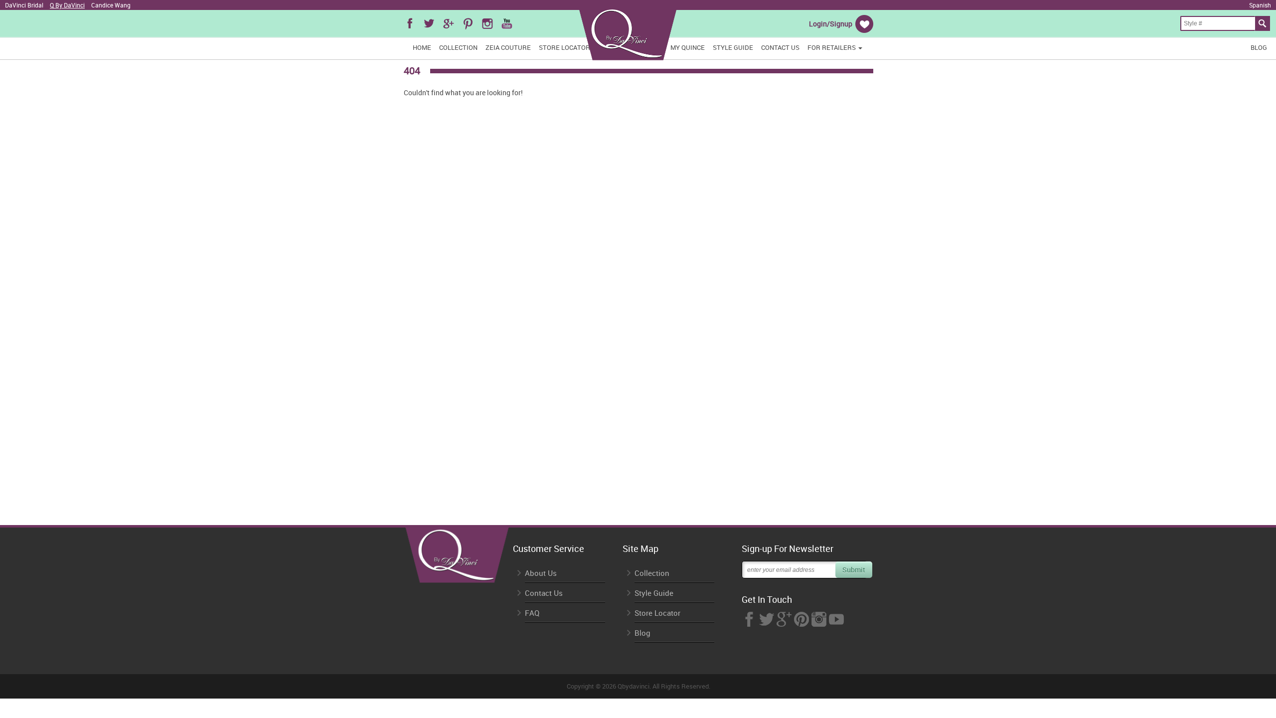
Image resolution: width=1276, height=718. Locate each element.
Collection (458, 47)
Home (422, 47)
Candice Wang (111, 5)
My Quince (687, 47)
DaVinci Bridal (24, 5)
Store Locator (564, 47)
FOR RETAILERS (832, 47)
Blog (1259, 47)
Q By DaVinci (67, 5)
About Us (541, 573)
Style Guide (733, 47)
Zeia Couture (508, 47)
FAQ (532, 613)
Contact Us (780, 47)
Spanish (1260, 5)
